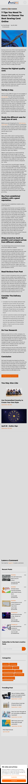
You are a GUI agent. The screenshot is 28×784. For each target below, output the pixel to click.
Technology (13, 664)
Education (18, 671)
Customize (14, 777)
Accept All (14, 780)
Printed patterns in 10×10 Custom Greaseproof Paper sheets (16, 604)
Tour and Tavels (19, 674)
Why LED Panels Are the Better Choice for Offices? (16, 578)
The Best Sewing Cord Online (10, 376)
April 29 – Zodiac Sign (9, 426)
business (13, 574)
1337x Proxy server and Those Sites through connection (17, 722)
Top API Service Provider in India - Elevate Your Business (16, 616)
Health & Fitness (7, 667)
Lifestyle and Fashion (9, 9)
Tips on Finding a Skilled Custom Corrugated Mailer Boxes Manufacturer (18, 695)
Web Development (8, 674)
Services (16, 667)
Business (5, 664)
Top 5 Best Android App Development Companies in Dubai (16, 628)
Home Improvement (8, 671)
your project (4, 97)
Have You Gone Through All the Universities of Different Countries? (18, 713)
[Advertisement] (14, 495)
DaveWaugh (5, 25)
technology (14, 612)
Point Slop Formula (8, 729)
